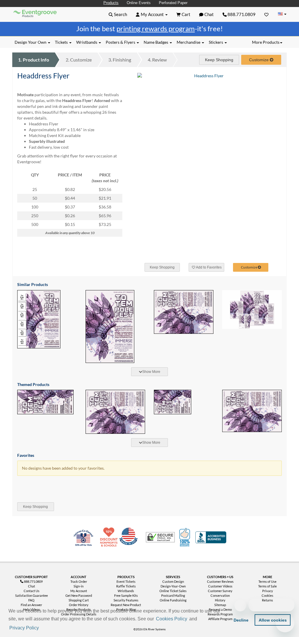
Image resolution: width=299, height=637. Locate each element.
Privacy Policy (24, 627)
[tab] (149, 371)
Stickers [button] (216, 42)
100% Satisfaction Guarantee (185, 537)
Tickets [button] (62, 42)
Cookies (267, 595)
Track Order (78, 581)
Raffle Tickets (126, 586)
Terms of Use (267, 581)
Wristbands (126, 591)
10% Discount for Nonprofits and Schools (110, 537)
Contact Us (31, 591)
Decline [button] (241, 620)
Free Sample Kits (126, 595)
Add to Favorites (208, 267)
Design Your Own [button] (31, 42)
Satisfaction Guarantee (31, 595)
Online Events (139, 3)
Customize (79, 59)
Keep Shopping (219, 59)
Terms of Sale (267, 586)
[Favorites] (266, 14)
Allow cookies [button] (273, 620)
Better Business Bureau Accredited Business (210, 537)
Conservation (220, 595)
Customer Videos (220, 586)
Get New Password (78, 595)
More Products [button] (265, 42)
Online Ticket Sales (173, 591)
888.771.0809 (241, 14)
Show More (151, 372)
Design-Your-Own (173, 586)
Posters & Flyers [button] (121, 42)
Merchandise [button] (189, 42)
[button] (42, 628)
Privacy (267, 591)
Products (111, 3)
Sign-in (79, 586)
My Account (78, 591)
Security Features (126, 600)
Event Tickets (126, 581)
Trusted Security (160, 537)
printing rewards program (156, 28)
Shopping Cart (79, 600)
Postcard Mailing (173, 595)
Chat (31, 586)
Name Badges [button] (156, 42)
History (220, 600)
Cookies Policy (171, 618)
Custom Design (173, 581)
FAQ (31, 600)
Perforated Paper (173, 3)
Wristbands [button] (87, 42)
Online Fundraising (173, 600)
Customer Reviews (220, 581)
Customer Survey (220, 591)
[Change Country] (282, 14)
